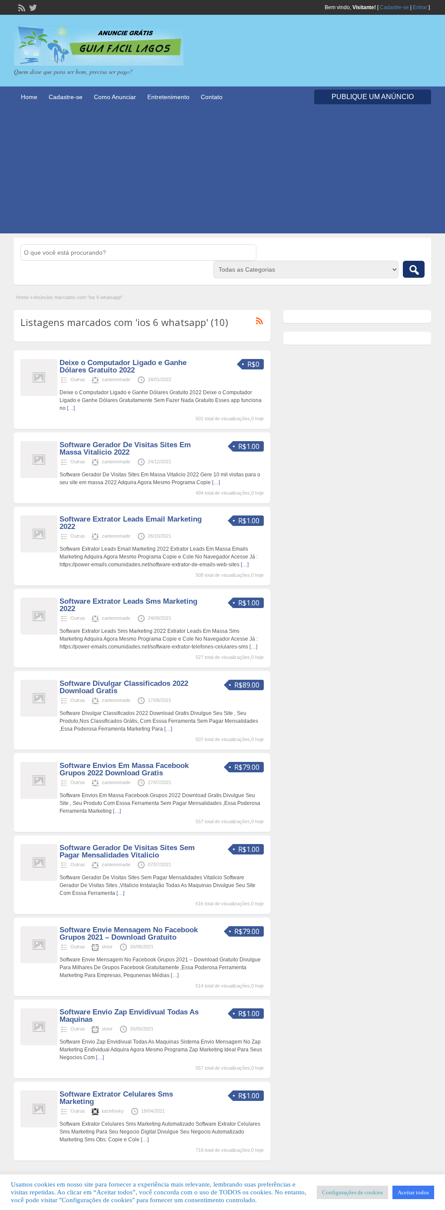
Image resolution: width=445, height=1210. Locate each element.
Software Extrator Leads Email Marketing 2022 (131, 523)
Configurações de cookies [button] (352, 1192)
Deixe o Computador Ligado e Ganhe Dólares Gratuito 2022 (123, 366)
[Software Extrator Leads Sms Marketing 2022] (38, 633)
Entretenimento (168, 96)
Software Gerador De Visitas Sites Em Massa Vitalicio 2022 (125, 448)
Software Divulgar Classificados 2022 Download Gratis (124, 687)
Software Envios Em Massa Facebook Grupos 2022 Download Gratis (124, 769)
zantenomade (116, 379)
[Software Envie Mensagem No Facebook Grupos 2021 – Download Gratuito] (38, 961)
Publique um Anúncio (373, 96)
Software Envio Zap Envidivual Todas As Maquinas (129, 1016)
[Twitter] (32, 6)
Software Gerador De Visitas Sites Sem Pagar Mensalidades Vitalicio (127, 851)
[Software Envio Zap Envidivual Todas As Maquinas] (38, 1043)
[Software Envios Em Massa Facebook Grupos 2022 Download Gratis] (38, 797)
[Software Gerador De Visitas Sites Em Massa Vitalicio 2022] (38, 476)
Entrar (420, 7)
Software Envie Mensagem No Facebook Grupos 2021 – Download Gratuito (129, 933)
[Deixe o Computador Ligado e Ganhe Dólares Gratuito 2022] (38, 394)
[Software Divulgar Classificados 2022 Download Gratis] (38, 715)
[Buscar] (414, 269)
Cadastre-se (394, 7)
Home (29, 96)
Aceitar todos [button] (413, 1192)
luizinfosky (113, 1111)
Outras (77, 379)
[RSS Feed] (20, 6)
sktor (107, 946)
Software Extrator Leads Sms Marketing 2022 (128, 605)
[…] (71, 408)
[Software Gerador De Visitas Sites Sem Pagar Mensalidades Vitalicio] (38, 879)
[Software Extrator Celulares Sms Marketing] (38, 1126)
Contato (211, 96)
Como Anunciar (115, 96)
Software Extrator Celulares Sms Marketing (116, 1098)
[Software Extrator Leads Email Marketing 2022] (38, 551)
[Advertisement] (222, 172)
